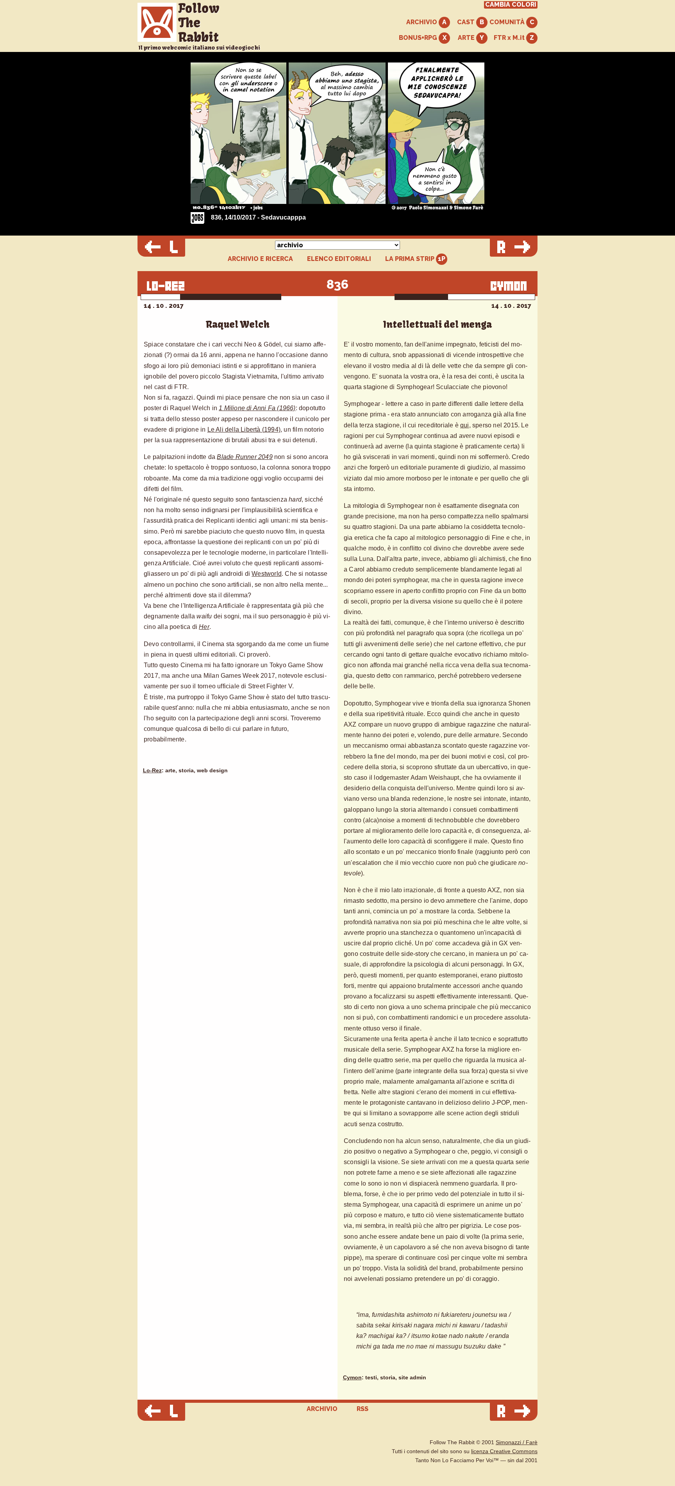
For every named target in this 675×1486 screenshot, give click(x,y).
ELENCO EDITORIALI (339, 259)
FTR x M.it (510, 37)
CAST (466, 22)
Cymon (352, 1378)
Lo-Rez (152, 770)
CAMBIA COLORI (510, 4)
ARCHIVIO (422, 22)
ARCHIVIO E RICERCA (260, 259)
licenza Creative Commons (504, 1451)
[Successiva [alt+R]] (514, 248)
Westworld (267, 573)
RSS (362, 1409)
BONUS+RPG (419, 37)
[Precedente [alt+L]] (161, 248)
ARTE (467, 37)
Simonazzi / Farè (517, 1442)
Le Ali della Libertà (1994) (243, 429)
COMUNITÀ (507, 22)
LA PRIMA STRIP (410, 259)
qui (464, 425)
